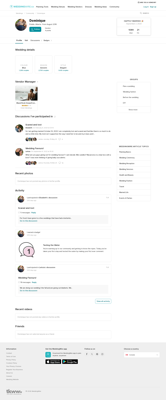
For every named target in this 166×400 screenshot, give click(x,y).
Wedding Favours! (35, 148)
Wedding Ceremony (127, 158)
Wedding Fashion (125, 181)
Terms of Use (11, 356)
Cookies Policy (11, 363)
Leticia (28, 151)
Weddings (19, 13)
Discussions (35, 40)
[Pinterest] (97, 354)
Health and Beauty (126, 175)
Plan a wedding (129, 86)
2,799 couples (44, 70)
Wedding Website (12, 379)
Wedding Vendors (75, 7)
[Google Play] (70, 363)
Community (114, 7)
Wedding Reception (126, 163)
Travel (121, 186)
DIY (124, 103)
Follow (37, 29)
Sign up (153, 7)
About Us (9, 373)
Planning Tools (42, 7)
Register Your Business (14, 370)
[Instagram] (102, 354)
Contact (9, 353)
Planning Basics (125, 152)
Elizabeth (29, 128)
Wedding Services (126, 169)
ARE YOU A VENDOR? (148, 2)
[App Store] (53, 363)
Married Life (123, 192)
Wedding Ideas (101, 7)
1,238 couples (24, 70)
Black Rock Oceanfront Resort (26, 103)
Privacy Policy (11, 360)
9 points (48, 30)
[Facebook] (87, 354)
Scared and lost (34, 124)
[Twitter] (92, 354)
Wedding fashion (129, 92)
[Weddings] (22, 7)
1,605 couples (63, 70)
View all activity (103, 301)
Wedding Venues (58, 7)
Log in (146, 7)
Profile (19, 40)
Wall (26, 40)
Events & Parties (125, 198)
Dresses (88, 7)
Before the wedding (130, 97)
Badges (47, 40)
